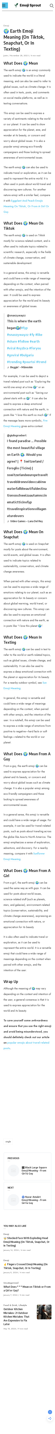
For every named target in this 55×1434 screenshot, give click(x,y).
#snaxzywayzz (18, 334)
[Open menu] (5, 5)
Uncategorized (11, 1282)
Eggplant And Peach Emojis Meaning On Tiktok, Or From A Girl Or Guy (26, 206)
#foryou (35, 348)
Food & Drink (10, 1305)
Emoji (6, 25)
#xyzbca (22, 348)
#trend (41, 362)
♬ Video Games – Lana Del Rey (25, 521)
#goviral (13, 355)
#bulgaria (27, 355)
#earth (35, 341)
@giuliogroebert (17, 435)
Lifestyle (23, 1305)
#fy (31, 334)
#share (12, 341)
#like (38, 334)
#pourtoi (28, 362)
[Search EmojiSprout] (51, 5)
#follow (23, 341)
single (8, 1141)
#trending (14, 362)
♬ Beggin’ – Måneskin (20, 367)
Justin (6, 55)
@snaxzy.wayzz (16, 315)
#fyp (24, 328)
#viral (11, 348)
